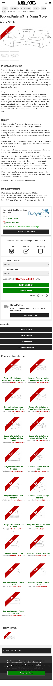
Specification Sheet (12, 222)
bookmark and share (27, 347)
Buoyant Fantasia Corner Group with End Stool (39, 437)
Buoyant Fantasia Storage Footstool (38, 496)
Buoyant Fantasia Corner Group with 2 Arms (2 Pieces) (13, 379)
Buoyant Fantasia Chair (14, 553)
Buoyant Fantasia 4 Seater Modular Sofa (13, 612)
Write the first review (10, 218)
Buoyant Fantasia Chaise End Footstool (38, 525)
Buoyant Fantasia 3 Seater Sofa (38, 583)
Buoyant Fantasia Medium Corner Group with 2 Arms (38, 379)
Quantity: (33, 295)
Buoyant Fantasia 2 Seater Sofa (13, 583)
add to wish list (27, 335)
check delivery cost (30, 315)
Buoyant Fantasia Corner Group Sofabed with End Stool (14, 438)
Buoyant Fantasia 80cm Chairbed (13, 496)
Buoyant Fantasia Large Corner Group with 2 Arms (14, 408)
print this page (27, 329)
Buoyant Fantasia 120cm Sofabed (14, 467)
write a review (27, 341)
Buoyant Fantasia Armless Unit (38, 467)
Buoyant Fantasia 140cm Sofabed (14, 525)
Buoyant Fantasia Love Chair (38, 553)
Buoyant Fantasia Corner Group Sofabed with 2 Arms (39, 408)
